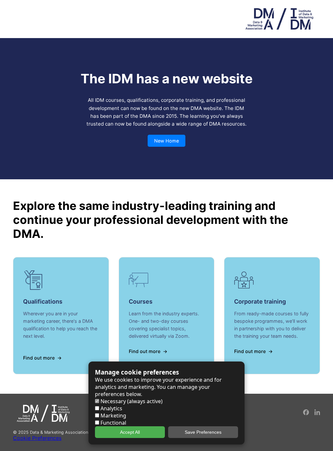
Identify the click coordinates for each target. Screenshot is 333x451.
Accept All (130, 432)
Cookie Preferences (37, 438)
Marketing (112, 415)
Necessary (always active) (131, 401)
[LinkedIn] (317, 413)
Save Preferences (203, 432)
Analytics (110, 408)
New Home (166, 141)
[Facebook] (306, 413)
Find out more (39, 358)
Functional (112, 422)
